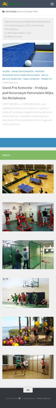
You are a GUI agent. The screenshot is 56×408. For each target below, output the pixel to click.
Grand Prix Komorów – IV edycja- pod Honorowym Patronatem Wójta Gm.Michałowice (27, 92)
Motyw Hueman (43, 398)
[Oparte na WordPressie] (20, 398)
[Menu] (52, 4)
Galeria (6, 71)
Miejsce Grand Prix (11, 78)
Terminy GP (46, 78)
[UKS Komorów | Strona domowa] (16, 4)
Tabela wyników (31, 78)
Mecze (45, 75)
